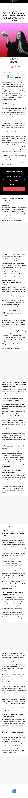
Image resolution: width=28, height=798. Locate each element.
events (18, 261)
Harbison (4, 597)
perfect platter (9, 716)
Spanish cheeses (18, 151)
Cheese (3, 136)
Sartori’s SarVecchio (11, 123)
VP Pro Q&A (14, 11)
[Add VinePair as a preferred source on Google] (14, 76)
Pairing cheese (5, 699)
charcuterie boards (13, 263)
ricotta (3, 584)
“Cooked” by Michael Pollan (12, 411)
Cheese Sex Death (6, 93)
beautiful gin (21, 619)
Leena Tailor (14, 59)
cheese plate (8, 490)
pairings (19, 104)
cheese (18, 291)
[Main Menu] (1, 1)
